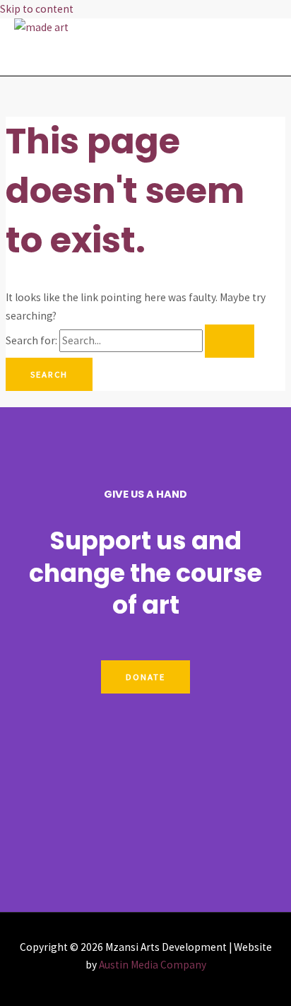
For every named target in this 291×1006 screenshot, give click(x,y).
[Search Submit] (229, 341)
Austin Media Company (152, 964)
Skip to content (36, 9)
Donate (145, 676)
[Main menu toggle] (53, 56)
